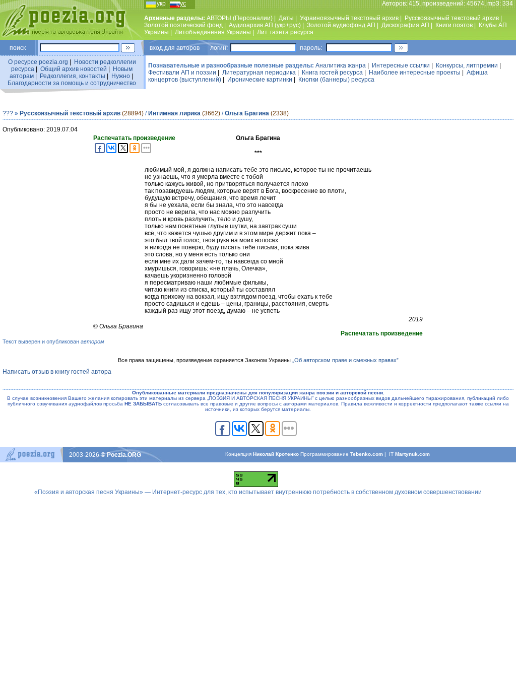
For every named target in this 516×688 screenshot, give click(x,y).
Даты (286, 18)
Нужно (120, 76)
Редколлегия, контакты (72, 76)
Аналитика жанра (340, 65)
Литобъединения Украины (213, 32)
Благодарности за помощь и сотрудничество (72, 83)
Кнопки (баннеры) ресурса (336, 79)
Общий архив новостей (73, 69)
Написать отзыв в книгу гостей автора (57, 371)
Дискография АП (405, 25)
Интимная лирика (174, 113)
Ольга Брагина (247, 113)
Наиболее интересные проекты (415, 72)
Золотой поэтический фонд (183, 25)
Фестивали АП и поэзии (182, 72)
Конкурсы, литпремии (467, 65)
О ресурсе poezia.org (38, 61)
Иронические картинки (259, 79)
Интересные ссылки (401, 65)
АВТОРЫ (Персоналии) (240, 18)
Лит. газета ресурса (285, 32)
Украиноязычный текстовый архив (349, 18)
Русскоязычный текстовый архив (452, 18)
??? (8, 113)
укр (161, 3)
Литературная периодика (259, 72)
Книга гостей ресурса (332, 72)
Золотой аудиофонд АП (341, 25)
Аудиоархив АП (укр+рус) (265, 25)
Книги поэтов (454, 25)
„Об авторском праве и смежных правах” (345, 360)
